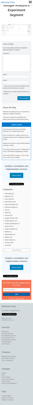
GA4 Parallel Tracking (8, 358)
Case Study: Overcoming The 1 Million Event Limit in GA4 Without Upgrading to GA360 (16, 150)
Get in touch (16, 175)
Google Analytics (10, 218)
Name (5, 74)
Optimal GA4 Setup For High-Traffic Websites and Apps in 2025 (16, 144)
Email (5, 80)
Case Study (8, 199)
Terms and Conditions (8, 379)
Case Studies (6, 344)
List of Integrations (7, 360)
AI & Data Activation (7, 333)
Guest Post (8, 226)
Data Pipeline (9, 201)
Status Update (9, 240)
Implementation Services (9, 340)
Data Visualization (10, 204)
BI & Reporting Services (9, 335)
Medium (7, 231)
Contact (4, 373)
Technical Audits (6, 342)
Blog (3, 375)
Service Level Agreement (9, 383)
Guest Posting (16, 250)
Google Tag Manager (11, 223)
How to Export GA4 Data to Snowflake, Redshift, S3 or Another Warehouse (14, 130)
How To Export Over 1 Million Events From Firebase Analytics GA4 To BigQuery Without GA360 (16, 137)
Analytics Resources (8, 400)
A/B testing (8, 193)
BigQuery (7, 196)
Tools (6, 245)
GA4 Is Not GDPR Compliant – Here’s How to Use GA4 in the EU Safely (16, 156)
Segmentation (9, 234)
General (7, 215)
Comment (6, 53)
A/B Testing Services (8, 337)
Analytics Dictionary (7, 398)
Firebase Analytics (10, 207)
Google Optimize (10, 221)
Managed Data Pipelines (9, 356)
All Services (5, 331)
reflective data (8, 2)
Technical (8, 242)
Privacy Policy (6, 381)
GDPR (7, 212)
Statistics (7, 237)
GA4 (6, 210)
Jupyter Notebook (10, 229)
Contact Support (6, 396)
